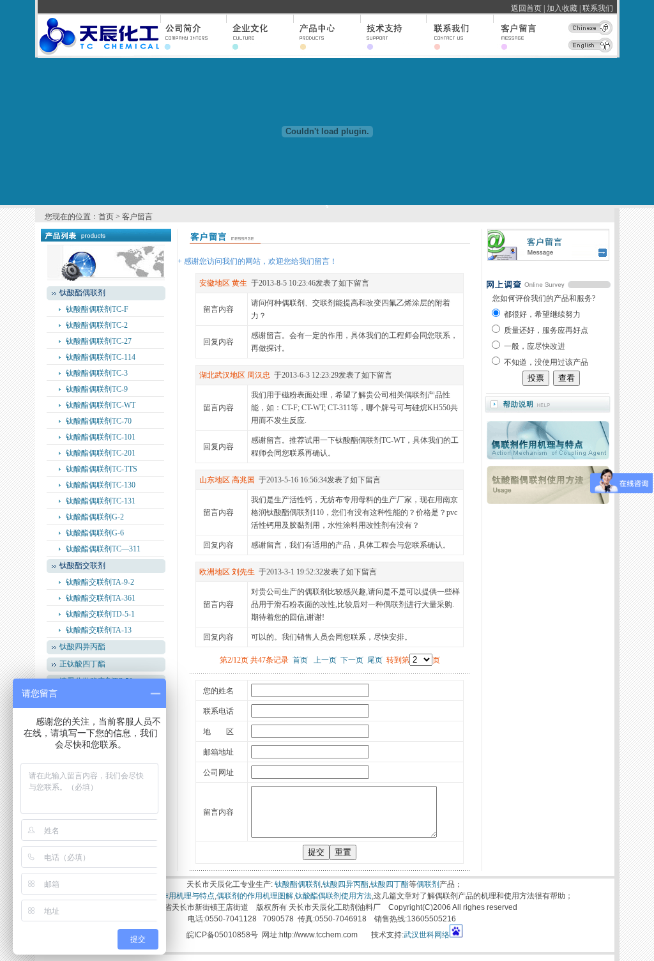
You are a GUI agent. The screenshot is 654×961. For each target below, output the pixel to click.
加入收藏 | (564, 8)
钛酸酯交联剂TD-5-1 (100, 614)
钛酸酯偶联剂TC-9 (97, 389)
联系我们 (599, 8)
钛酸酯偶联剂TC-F (97, 309)
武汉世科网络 (427, 934)
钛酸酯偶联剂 (298, 884)
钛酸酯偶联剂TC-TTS (101, 469)
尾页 (375, 660)
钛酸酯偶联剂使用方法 (333, 895)
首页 (106, 216)
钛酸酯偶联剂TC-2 (97, 325)
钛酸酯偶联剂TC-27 (99, 341)
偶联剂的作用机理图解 (255, 895)
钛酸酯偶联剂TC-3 (97, 373)
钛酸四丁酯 (389, 884)
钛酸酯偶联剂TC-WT (100, 405)
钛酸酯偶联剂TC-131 (100, 500)
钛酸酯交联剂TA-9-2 (100, 582)
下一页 (351, 660)
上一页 (325, 660)
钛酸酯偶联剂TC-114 (100, 357)
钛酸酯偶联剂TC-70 (99, 421)
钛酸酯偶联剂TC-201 (100, 453)
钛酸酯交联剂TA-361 (100, 598)
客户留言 (137, 216)
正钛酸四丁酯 (82, 663)
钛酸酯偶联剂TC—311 (103, 548)
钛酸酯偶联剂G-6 (95, 532)
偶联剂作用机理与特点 (176, 895)
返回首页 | (528, 8)
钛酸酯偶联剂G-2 (95, 516)
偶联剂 (427, 884)
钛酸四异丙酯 (82, 646)
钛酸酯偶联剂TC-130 (100, 484)
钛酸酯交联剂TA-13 (99, 630)
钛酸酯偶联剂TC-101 (100, 437)
